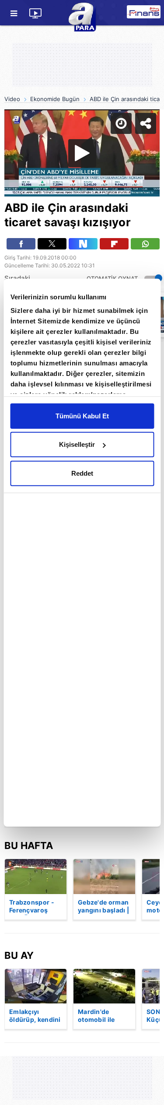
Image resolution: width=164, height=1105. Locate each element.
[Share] (150, 14)
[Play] (82, 553)
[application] (82, 552)
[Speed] (125, 14)
